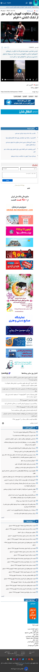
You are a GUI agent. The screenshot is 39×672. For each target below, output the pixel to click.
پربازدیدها (29, 521)
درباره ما (23, 652)
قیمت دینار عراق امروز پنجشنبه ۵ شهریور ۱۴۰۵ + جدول (21, 562)
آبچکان (36, 644)
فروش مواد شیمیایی (32, 636)
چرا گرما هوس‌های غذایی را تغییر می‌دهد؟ (25, 451)
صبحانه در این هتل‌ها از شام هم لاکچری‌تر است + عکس (21, 510)
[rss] (31, 659)
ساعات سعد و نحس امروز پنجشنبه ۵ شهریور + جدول (22, 536)
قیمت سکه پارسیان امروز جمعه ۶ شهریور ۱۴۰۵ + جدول (21, 539)
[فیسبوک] (25, 659)
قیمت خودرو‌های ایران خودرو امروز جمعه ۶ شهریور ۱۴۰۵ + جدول (19, 568)
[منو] (30, 3)
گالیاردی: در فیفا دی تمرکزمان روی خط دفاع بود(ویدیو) (21, 138)
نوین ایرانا (35, 625)
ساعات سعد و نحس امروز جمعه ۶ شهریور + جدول (23, 552)
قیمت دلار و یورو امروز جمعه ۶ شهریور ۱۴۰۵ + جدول (22, 572)
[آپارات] (13, 659)
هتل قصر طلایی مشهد (31, 633)
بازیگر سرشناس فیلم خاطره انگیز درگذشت (25, 513)
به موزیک (35, 631)
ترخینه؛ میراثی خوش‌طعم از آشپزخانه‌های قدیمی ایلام (22, 448)
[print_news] (2, 48)
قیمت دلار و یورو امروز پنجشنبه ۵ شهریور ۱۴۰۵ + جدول (21, 558)
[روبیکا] (7, 659)
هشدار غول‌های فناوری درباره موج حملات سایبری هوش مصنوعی (19, 476)
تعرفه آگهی (7, 652)
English (9, 3)
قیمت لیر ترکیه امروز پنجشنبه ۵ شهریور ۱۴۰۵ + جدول (22, 548)
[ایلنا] (36, 3)
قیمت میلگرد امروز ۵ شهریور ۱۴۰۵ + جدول (25, 555)
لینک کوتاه (35, 92)
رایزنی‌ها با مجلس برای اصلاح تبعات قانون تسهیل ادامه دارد (18, 9)
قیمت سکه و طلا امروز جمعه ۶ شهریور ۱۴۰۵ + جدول (22, 525)
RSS (30, 653)
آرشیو (2, 517)
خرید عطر (35, 640)
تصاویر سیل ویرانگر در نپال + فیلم (27, 532)
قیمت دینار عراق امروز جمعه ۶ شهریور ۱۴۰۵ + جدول (22, 592)
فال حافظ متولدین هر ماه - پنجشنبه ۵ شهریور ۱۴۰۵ (22, 575)
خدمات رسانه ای (19, 655)
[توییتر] (22, 659)
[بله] (10, 659)
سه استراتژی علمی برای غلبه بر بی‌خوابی (25, 467)
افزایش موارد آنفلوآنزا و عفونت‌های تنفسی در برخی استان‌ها (18, 7)
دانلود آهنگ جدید (33, 629)
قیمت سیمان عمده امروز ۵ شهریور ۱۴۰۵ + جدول (23, 565)
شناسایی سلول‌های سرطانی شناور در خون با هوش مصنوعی (20, 439)
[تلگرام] (16, 659)
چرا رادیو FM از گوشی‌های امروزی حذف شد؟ (24, 432)
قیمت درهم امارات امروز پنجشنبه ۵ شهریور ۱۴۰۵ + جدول (21, 589)
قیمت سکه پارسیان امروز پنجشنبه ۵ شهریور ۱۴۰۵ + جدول (21, 529)
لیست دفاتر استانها (12, 653)
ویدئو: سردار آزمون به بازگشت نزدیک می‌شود (23, 156)
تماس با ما (32, 652)
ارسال (7, 180)
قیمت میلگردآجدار (32, 642)
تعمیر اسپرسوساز (33, 645)
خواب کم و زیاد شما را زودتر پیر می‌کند (26, 501)
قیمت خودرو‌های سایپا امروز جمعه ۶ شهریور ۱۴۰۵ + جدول (21, 585)
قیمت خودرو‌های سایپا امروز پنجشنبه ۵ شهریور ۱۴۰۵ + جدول (20, 579)
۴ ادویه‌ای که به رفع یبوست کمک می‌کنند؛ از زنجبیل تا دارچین (20, 480)
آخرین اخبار (29, 428)
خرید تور (35, 634)
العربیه (4, 3)
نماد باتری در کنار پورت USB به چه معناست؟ (24, 435)
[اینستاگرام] (19, 659)
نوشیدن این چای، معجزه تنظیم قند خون (25, 464)
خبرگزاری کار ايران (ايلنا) (24, 663)
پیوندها (23, 653)
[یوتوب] (28, 659)
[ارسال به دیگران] (8, 47)
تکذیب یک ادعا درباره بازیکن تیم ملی (25, 133)
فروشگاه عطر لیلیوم (32, 638)
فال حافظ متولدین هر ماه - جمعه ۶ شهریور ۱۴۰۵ (23, 582)
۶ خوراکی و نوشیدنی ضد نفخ (28, 460)
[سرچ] (26, 3)
